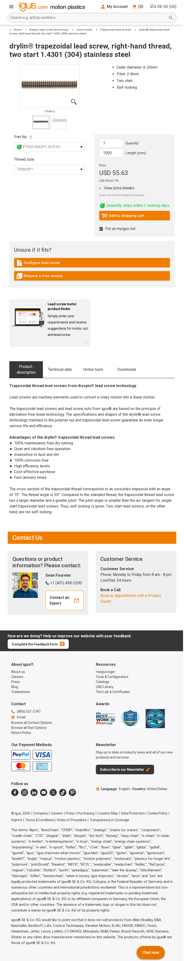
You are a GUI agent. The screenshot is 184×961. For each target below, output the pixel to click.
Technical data (60, 369)
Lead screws (84, 29)
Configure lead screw (38, 264)
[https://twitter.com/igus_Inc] (53, 792)
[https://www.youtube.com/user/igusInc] (43, 792)
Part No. (21, 137)
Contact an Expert (59, 600)
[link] (92, 264)
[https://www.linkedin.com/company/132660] (34, 792)
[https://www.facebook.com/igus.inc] (14, 792)
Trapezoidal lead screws (115, 29)
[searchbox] (88, 18)
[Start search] (171, 18)
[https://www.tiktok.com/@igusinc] (62, 792)
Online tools (93, 369)
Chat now (150, 952)
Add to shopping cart (122, 216)
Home (18, 29)
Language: (115, 789)
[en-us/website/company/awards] (105, 718)
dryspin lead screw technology (48, 29)
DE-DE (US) (166, 6)
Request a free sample (39, 277)
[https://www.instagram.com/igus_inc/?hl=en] (24, 792)
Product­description (26, 369)
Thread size (24, 159)
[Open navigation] (11, 7)
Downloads (126, 369)
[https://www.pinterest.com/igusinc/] (72, 792)
